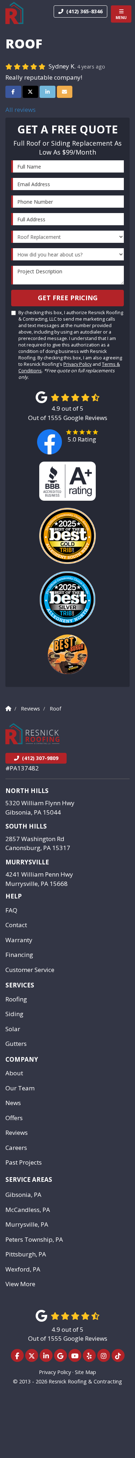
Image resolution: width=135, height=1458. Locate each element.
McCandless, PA (27, 1209)
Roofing (16, 999)
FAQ (11, 910)
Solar (12, 1029)
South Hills (26, 826)
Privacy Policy (77, 364)
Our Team (20, 1088)
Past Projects (23, 1162)
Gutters (16, 1043)
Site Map (85, 1372)
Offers (14, 1118)
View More (20, 1284)
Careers (16, 1147)
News (13, 1103)
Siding (14, 1014)
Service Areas (28, 1179)
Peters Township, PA (34, 1239)
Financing (19, 954)
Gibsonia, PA (23, 1194)
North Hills (27, 791)
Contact (16, 925)
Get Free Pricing (68, 297)
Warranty (18, 940)
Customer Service (29, 970)
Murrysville (27, 862)
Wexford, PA (22, 1269)
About (14, 1073)
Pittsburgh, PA (25, 1254)
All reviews (20, 109)
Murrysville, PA (26, 1224)
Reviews (16, 1132)
